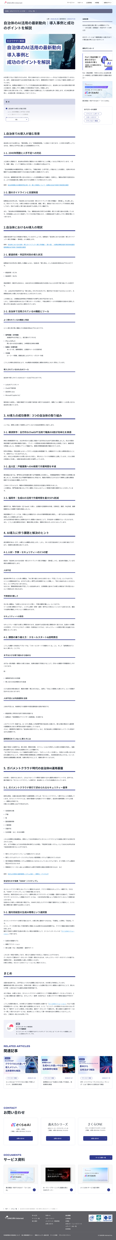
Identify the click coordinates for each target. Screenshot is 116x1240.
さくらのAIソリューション (57, 1004)
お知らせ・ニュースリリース (73, 1224)
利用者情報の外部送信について (12, 1235)
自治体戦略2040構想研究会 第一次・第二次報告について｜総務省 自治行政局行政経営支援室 (38, 185)
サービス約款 (53, 1235)
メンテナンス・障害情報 (52, 1221)
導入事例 (34, 1221)
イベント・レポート (92, 114)
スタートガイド (91, 117)
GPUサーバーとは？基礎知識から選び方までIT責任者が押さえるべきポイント (97, 38)
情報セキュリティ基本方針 (42, 1235)
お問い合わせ (49, 1224)
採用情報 (68, 1229)
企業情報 (89, 3)
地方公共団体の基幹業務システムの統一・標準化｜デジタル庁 (28, 874)
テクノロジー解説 (92, 121)
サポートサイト (49, 1218)
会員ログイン (107, 2)
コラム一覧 (31, 11)
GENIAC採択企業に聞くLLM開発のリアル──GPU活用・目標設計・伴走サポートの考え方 (97, 27)
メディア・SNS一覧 (71, 1226)
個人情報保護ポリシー (27, 1235)
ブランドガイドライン (65, 1235)
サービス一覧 (36, 1218)
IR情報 (97, 3)
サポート (80, 3)
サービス (70, 2)
